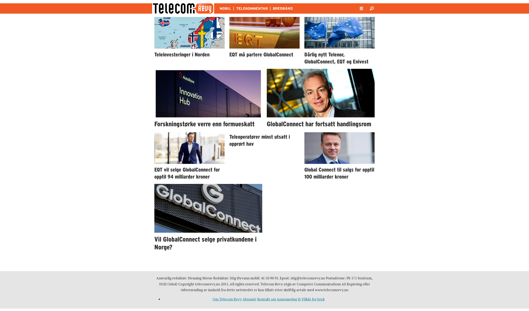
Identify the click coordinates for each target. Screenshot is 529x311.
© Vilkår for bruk (311, 299)
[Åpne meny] (361, 9)
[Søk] (372, 8)
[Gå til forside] (183, 8)
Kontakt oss (266, 299)
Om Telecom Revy (227, 299)
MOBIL (225, 8)
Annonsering (287, 299)
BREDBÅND (283, 8)
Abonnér (249, 299)
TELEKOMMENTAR (252, 8)
